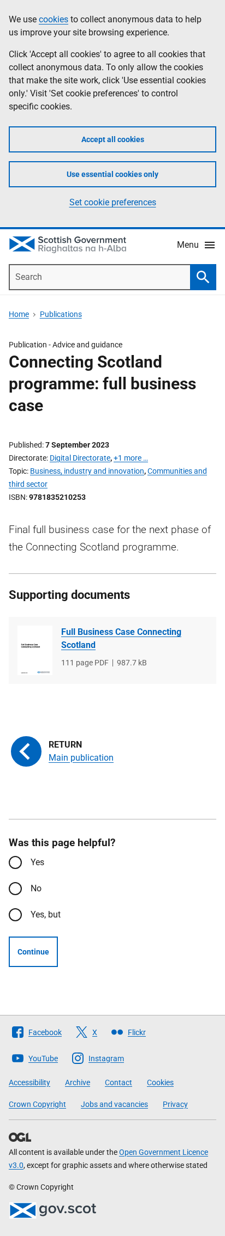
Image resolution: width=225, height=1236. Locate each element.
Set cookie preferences (112, 202)
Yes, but (46, 914)
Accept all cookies (112, 139)
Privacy (175, 1104)
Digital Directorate (80, 458)
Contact (118, 1082)
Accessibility (29, 1082)
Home (19, 314)
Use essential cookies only (112, 174)
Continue (33, 951)
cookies (53, 19)
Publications (61, 314)
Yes (37, 862)
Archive (77, 1082)
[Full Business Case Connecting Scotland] (34, 650)
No (36, 888)
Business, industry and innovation (87, 471)
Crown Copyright (37, 1104)
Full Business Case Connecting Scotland (121, 638)
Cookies (160, 1082)
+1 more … (131, 458)
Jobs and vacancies (114, 1104)
